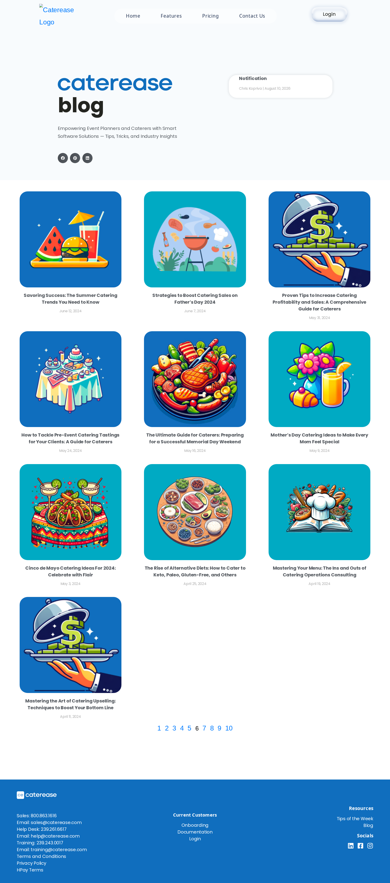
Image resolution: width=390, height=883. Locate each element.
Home (133, 16)
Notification (253, 78)
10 (229, 728)
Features (171, 16)
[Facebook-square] (360, 846)
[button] (63, 158)
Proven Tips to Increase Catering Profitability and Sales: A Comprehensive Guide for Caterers (319, 302)
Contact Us (252, 16)
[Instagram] (370, 846)
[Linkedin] (351, 846)
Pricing (210, 16)
